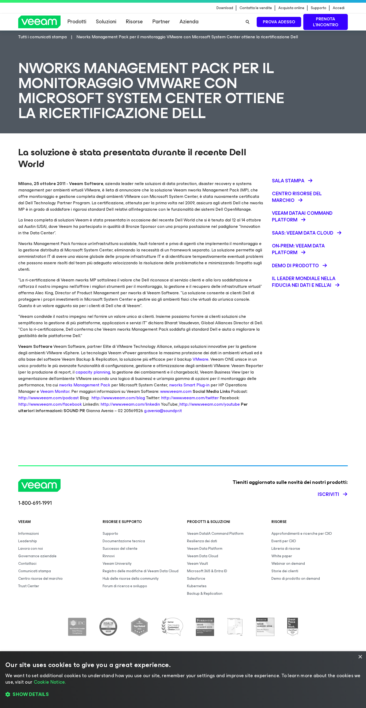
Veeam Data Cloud (202, 556)
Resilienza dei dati (202, 541)
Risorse (134, 21)
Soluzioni (106, 21)
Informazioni (28, 533)
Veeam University (117, 563)
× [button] (360, 657)
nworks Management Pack (84, 385)
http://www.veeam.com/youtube (209, 404)
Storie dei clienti (284, 571)
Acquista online (291, 8)
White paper (281, 556)
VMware (200, 359)
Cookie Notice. (50, 682)
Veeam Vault (197, 563)
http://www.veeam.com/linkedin (130, 404)
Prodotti (77, 21)
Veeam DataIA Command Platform (215, 533)
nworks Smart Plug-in (189, 385)
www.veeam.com (176, 391)
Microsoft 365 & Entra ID (207, 571)
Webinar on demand (288, 563)
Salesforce (196, 578)
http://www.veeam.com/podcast (48, 397)
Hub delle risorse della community (131, 578)
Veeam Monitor (54, 391)
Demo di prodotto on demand (295, 578)
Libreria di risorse (285, 548)
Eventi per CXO (283, 541)
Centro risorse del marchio (40, 578)
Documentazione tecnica (124, 541)
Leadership (27, 541)
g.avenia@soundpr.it (163, 410)
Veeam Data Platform (204, 548)
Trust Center (28, 586)
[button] (183, 695)
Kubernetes (197, 586)
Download (224, 8)
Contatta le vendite (256, 8)
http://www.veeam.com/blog (118, 397)
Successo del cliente (120, 548)
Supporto (318, 8)
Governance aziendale (37, 556)
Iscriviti (328, 494)
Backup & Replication (204, 593)
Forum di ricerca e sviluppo (125, 586)
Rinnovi (109, 556)
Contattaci (27, 563)
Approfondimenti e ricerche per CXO (301, 533)
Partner (161, 21)
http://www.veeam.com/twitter (190, 397)
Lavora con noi (30, 548)
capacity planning (93, 372)
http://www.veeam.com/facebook (50, 404)
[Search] (247, 22)
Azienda (189, 21)
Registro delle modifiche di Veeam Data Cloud (140, 571)
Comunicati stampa (34, 571)
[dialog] (183, 679)
